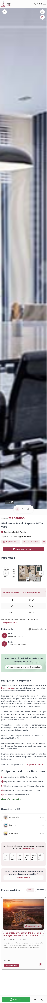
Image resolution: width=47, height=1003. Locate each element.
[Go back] (4, 11)
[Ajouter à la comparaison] (40, 964)
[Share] (42, 11)
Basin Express (7, 688)
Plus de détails (23, 877)
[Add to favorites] (42, 17)
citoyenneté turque (34, 764)
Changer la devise (9, 623)
